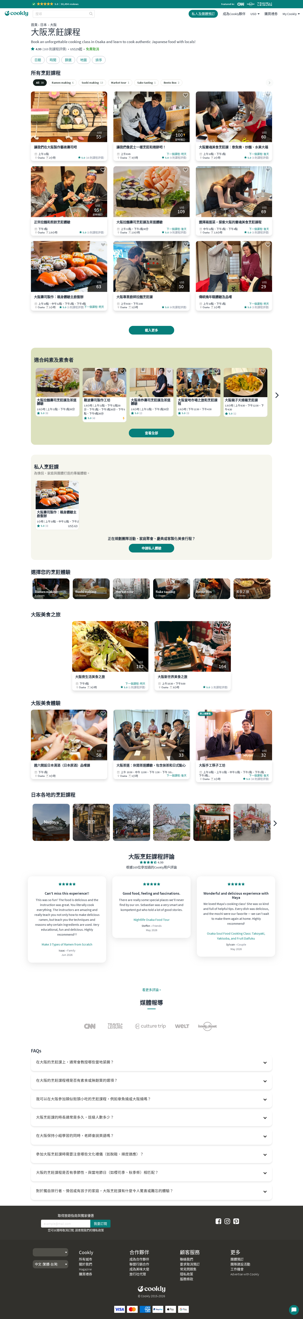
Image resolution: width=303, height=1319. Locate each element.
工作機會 (237, 1269)
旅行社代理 (137, 1274)
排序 (98, 60)
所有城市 (85, 1259)
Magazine (85, 1269)
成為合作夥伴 (139, 1259)
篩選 (68, 60)
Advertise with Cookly (244, 1274)
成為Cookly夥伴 (234, 14)
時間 (53, 60)
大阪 (53, 25)
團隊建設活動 (240, 1264)
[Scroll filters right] (269, 82)
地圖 (83, 60)
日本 (43, 25)
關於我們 (85, 1264)
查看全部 (151, 433)
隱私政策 (98, 1230)
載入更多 (151, 330)
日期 (37, 60)
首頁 (34, 25)
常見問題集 (188, 1269)
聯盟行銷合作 (139, 1264)
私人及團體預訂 (203, 14)
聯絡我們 (186, 1259)
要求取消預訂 (190, 1264)
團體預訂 (237, 1259)
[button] (55, 4)
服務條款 (186, 1279)
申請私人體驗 (151, 548)
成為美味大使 (139, 1269)
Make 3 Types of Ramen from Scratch (67, 944)
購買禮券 (271, 14)
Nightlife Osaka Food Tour (152, 920)
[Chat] (294, 1310)
